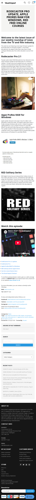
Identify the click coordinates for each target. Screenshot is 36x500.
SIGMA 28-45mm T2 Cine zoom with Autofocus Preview (17, 372)
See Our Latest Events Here (9, 271)
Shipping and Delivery (25, 452)
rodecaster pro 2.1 (12, 317)
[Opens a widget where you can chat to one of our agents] (29, 497)
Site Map (3, 472)
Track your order (5, 454)
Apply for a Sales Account (26, 460)
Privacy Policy (22, 454)
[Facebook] (20, 464)
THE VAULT (6, 329)
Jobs (2, 470)
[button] (29, 2)
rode (6, 315)
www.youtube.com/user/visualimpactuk (14, 308)
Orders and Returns (24, 456)
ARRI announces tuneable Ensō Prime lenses (15, 375)
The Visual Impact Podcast (9, 273)
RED (19, 315)
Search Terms (5, 474)
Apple (22, 315)
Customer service (6, 456)
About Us (3, 467)
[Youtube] (26, 464)
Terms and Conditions (25, 458)
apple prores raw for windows (26, 317)
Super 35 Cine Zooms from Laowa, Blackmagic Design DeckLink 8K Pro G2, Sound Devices (17, 378)
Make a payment (5, 452)
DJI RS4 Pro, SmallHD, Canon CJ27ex (12, 391)
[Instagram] (29, 464)
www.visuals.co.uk (9, 289)
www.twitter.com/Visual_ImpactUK (15, 302)
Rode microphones (13, 315)
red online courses (7, 319)
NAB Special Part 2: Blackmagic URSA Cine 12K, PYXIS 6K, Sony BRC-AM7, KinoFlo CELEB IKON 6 (17, 395)
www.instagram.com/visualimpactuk (17, 304)
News (9, 314)
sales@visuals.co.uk (6, 445)
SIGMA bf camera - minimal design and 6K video (15, 369)
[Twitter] (23, 464)
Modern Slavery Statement (8, 476)
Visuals (25, 320)
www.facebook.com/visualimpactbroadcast (19, 299)
